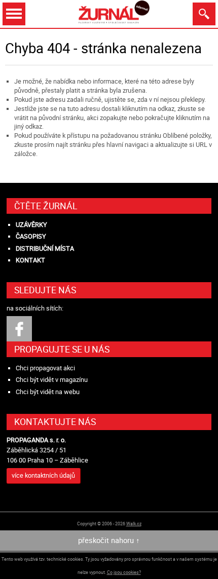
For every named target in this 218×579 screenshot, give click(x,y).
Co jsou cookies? (124, 572)
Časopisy (31, 236)
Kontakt (30, 260)
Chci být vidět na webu (48, 392)
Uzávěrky (31, 224)
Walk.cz (133, 523)
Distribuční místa (45, 248)
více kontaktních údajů (43, 475)
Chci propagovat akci (45, 368)
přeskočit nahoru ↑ (109, 540)
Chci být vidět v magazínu (52, 379)
